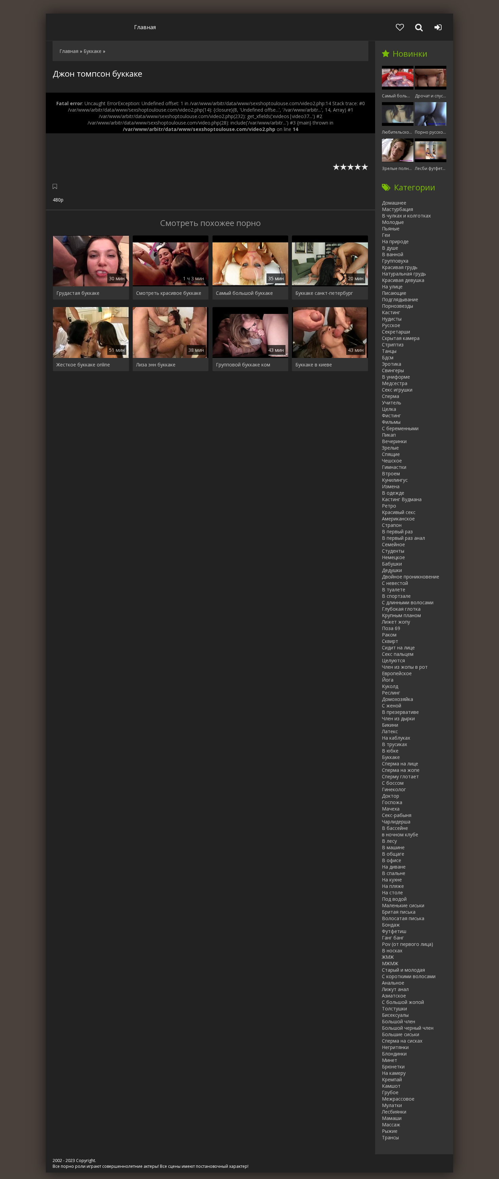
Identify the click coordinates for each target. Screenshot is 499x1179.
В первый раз (397, 531)
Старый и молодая (403, 970)
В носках (392, 950)
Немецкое (393, 557)
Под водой (394, 899)
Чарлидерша (396, 821)
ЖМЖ (388, 957)
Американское (398, 518)
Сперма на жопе (401, 770)
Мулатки (392, 1105)
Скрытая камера (401, 338)
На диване (394, 866)
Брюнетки (393, 1066)
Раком (389, 634)
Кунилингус (395, 480)
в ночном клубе (400, 834)
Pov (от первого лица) (407, 944)
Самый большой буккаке (244, 293)
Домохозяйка (397, 699)
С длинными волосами (407, 602)
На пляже (393, 886)
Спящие (391, 454)
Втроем (391, 473)
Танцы (389, 351)
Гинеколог (394, 789)
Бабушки (392, 563)
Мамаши (392, 1118)
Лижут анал (395, 989)
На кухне (392, 879)
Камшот (391, 1086)
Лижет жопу (396, 622)
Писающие (394, 293)
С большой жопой (403, 1002)
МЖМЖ (390, 963)
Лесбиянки (394, 1111)
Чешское (392, 460)
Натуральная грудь (404, 273)
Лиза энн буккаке (155, 364)
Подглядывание (400, 299)
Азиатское (394, 995)
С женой (391, 705)
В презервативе (400, 712)
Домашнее (394, 202)
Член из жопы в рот (405, 667)
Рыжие (390, 1131)
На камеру (394, 1073)
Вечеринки (394, 441)
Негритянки (395, 1047)
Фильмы (391, 422)
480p (58, 199)
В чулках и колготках (406, 215)
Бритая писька (398, 912)
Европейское (397, 673)
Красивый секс (398, 512)
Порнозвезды (397, 306)
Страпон (392, 525)
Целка (389, 409)
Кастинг (391, 312)
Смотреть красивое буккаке (168, 293)
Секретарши (396, 331)
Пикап (389, 435)
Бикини (390, 725)
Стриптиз (393, 344)
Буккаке (391, 757)
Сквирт (390, 641)
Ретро (389, 505)
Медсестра (394, 383)
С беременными (400, 428)
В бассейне (395, 828)
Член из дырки (398, 718)
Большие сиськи (400, 1034)
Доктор (390, 796)
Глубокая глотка (401, 609)
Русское (391, 325)
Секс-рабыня (396, 815)
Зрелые (390, 447)
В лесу (389, 841)
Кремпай (392, 1079)
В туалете (393, 589)
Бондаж (391, 924)
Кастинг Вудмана (402, 499)
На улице (392, 286)
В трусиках (394, 744)
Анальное (393, 983)
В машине (393, 847)
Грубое (390, 1092)
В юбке (390, 750)
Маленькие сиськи (403, 905)
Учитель (391, 402)
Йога (387, 680)
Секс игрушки (397, 389)
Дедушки (392, 570)
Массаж (391, 1124)
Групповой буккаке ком (243, 364)
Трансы (390, 1137)
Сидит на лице (398, 647)
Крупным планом (401, 615)
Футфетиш (394, 931)
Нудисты (392, 319)
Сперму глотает (400, 776)
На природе (395, 241)
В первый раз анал (403, 538)
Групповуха (395, 261)
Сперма (390, 396)
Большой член (398, 1021)
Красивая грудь (400, 267)
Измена (391, 486)
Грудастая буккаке (77, 293)
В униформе (396, 377)
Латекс (390, 731)
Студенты (393, 551)
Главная (145, 27)
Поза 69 (391, 628)
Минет (389, 1060)
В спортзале (396, 596)
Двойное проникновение (410, 576)
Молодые (393, 222)
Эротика (391, 364)
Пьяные (391, 228)
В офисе (391, 860)
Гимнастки (394, 467)
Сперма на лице (400, 763)
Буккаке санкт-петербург (324, 293)
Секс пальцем (397, 654)
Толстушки (394, 1008)
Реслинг (391, 692)
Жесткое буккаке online (83, 364)
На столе (392, 892)
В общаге (393, 854)
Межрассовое (398, 1099)
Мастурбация (397, 209)
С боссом (393, 783)
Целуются (393, 660)
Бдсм (387, 357)
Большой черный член (407, 1028)
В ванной (392, 254)
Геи (386, 235)
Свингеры (393, 370)
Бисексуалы (395, 1015)
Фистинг (391, 415)
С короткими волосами (409, 976)
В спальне (393, 873)
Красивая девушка (403, 280)
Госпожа (392, 802)
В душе (390, 248)
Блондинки (394, 1053)
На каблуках (396, 738)
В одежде (393, 493)
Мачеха (391, 808)
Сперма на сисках (402, 1041)
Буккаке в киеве (313, 364)
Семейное (393, 544)
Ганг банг (393, 937)
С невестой (395, 583)
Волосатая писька (403, 918)
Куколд (390, 686)
